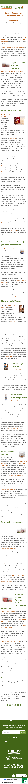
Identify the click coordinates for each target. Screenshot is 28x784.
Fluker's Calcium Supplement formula (10, 641)
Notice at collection (7, 782)
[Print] (12, 705)
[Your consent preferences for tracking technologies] (25, 781)
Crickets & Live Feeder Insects (16, 475)
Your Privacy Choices (12, 779)
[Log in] (19, 8)
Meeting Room (20, 744)
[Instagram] (8, 737)
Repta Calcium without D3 (7, 249)
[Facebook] (7, 705)
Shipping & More (14, 2)
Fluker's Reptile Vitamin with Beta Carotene (12, 71)
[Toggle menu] (25, 7)
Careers (3, 746)
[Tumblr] (16, 737)
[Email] (10, 705)
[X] (15, 705)
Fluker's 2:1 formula (6, 564)
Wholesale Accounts (6, 744)
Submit (23, 732)
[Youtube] (19, 737)
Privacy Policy (5, 741)
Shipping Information (21, 741)
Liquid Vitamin (13, 321)
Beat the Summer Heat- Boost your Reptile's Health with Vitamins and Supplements (14, 17)
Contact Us (19, 746)
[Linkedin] (18, 705)
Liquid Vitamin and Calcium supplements (13, 47)
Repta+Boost (12, 138)
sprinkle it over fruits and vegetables (10, 296)
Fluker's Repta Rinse (16, 401)
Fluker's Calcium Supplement (8, 489)
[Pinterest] (20, 705)
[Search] (16, 8)
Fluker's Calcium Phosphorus (19, 575)
